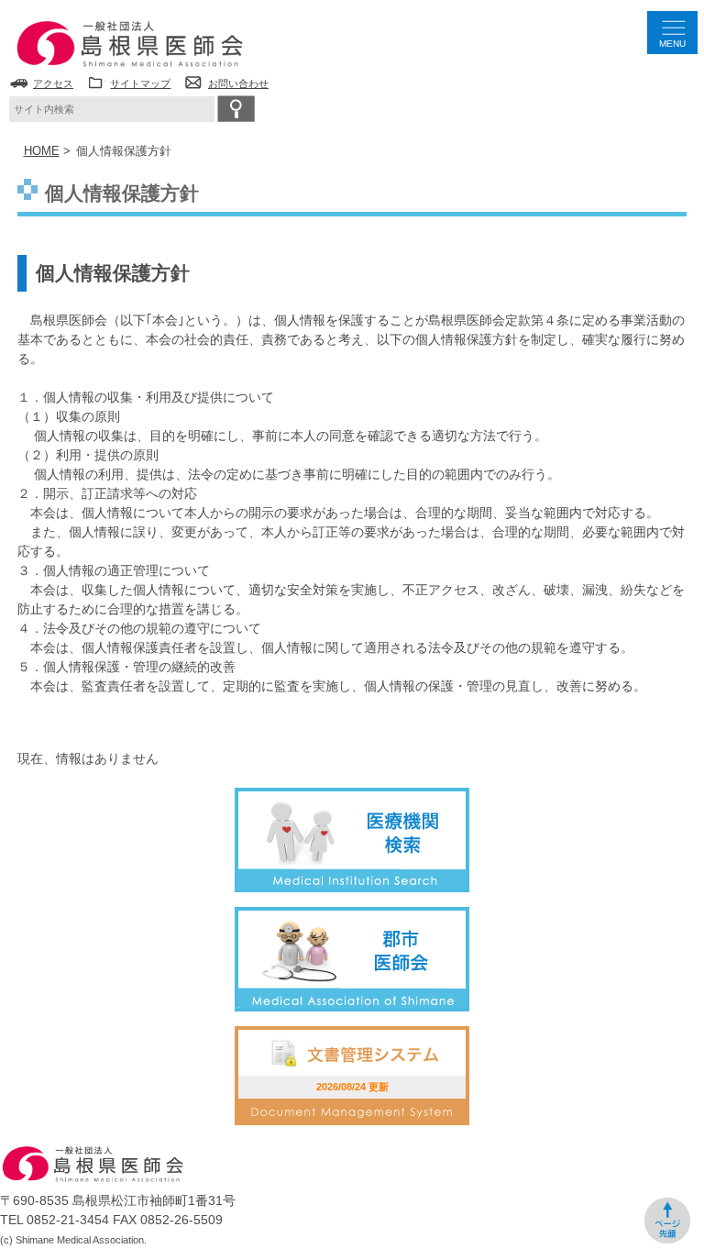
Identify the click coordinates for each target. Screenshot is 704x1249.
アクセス (53, 83)
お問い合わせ (238, 83)
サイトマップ (140, 83)
